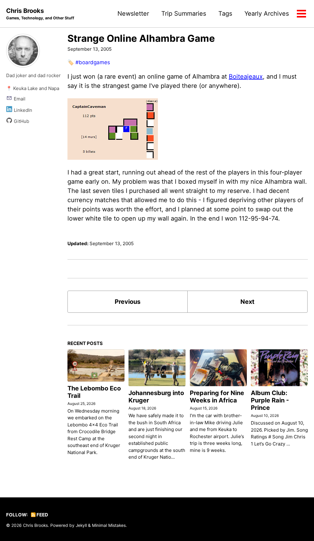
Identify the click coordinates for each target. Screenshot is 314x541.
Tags (225, 13)
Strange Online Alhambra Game (141, 38)
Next (247, 301)
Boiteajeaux (246, 76)
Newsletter (133, 13)
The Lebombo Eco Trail (94, 392)
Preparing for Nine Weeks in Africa (217, 396)
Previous (127, 301)
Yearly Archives (266, 13)
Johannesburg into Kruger (156, 396)
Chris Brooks (40, 13)
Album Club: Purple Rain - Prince (270, 400)
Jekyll (81, 525)
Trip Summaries (183, 13)
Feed (42, 515)
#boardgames (92, 62)
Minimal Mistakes (109, 525)
